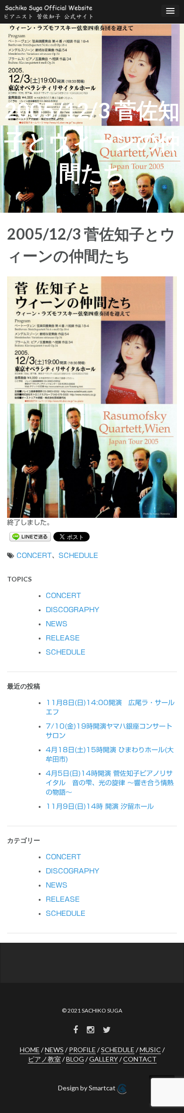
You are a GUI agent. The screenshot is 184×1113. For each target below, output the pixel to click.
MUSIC (150, 1050)
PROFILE (82, 1050)
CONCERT (34, 555)
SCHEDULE (78, 555)
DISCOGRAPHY (73, 609)
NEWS (56, 624)
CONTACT (140, 1059)
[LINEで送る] (30, 536)
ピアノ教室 (44, 1059)
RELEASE (63, 638)
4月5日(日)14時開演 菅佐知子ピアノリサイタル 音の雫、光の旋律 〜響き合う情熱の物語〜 (110, 783)
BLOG (75, 1059)
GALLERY (103, 1059)
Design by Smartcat (87, 1088)
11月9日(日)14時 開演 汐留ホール (100, 806)
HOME (30, 1050)
